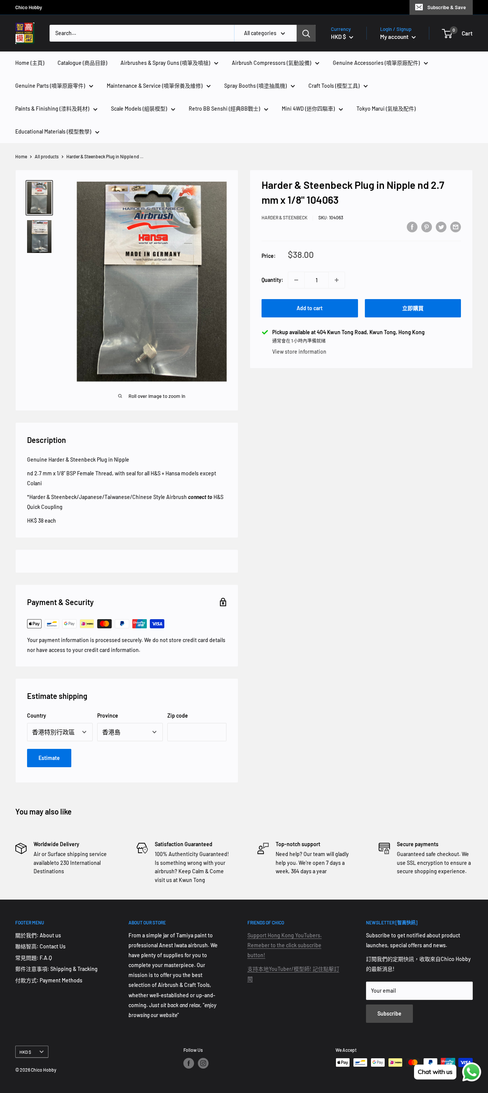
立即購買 (413, 308)
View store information (299, 351)
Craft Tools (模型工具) (334, 85)
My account (395, 36)
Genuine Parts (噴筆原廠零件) (50, 85)
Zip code (177, 715)
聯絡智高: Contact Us (40, 946)
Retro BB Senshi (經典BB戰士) (224, 108)
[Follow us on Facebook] (188, 1063)
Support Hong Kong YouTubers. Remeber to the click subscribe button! (284, 945)
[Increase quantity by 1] (337, 280)
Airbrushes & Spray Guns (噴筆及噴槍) (165, 63)
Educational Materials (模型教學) (53, 131)
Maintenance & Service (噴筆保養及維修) (154, 85)
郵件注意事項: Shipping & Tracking (56, 969)
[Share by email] (455, 226)
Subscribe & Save (446, 7)
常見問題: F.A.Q (33, 958)
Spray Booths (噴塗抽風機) (255, 85)
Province (107, 715)
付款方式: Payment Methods (48, 980)
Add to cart (310, 308)
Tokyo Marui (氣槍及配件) (386, 108)
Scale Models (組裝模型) (139, 108)
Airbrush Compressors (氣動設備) (271, 63)
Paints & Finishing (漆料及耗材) (52, 108)
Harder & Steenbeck (284, 217)
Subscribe (389, 1013)
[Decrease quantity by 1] (296, 280)
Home (21, 156)
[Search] (306, 33)
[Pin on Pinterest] (426, 226)
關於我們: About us (38, 935)
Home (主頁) (29, 63)
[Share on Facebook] (412, 226)
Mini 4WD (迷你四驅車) (308, 108)
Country (36, 715)
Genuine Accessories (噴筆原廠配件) (376, 63)
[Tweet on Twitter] (441, 226)
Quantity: (272, 280)
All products (47, 156)
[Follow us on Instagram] (203, 1063)
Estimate (49, 758)
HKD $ (25, 1051)
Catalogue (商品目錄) (82, 63)
